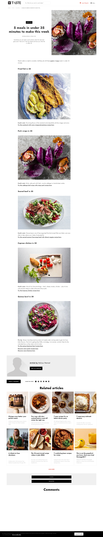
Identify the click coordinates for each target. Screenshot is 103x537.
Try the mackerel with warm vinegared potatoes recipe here (36, 125)
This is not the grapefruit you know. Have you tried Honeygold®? (85, 455)
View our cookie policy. (16, 534)
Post (13, 8)
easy (57, 61)
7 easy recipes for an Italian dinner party (61, 417)
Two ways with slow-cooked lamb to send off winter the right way (39, 418)
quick (52, 61)
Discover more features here (26, 351)
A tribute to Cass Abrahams (14, 454)
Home (9, 8)
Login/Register (84, 3)
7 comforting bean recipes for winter (63, 454)
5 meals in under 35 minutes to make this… (31, 8)
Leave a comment (14, 381)
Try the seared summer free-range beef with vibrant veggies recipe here (39, 237)
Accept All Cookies (79, 534)
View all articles (36, 368)
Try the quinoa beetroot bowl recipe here (30, 346)
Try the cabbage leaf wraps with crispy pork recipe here (35, 185)
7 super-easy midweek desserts (84, 417)
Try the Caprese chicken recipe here (29, 291)
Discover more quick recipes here (28, 349)
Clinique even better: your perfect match (17, 417)
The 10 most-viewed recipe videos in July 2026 (40, 454)
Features (18, 8)
